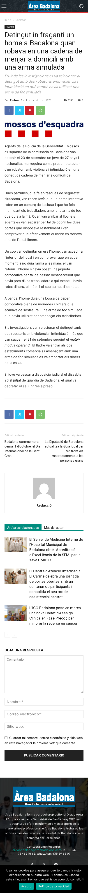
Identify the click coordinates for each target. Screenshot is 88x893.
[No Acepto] (82, 879)
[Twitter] (19, 110)
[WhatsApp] (40, 110)
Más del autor (54, 527)
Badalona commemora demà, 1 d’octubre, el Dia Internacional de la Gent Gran (22, 449)
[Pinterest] (29, 110)
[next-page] (14, 634)
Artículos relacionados (23, 527)
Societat (21, 20)
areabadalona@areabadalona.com (36, 850)
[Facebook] (9, 110)
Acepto (26, 886)
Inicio (8, 20)
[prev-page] (7, 634)
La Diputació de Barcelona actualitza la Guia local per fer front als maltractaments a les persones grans (64, 451)
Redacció (16, 100)
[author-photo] (44, 499)
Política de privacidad (53, 886)
